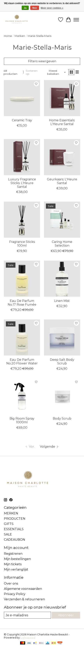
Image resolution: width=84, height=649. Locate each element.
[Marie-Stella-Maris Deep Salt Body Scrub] (62, 337)
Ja (25, 8)
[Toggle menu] (76, 20)
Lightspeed (27, 637)
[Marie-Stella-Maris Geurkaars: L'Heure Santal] (62, 157)
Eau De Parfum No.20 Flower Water (22, 361)
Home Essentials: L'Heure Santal (62, 122)
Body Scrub (62, 418)
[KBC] (47, 643)
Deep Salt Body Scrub (62, 361)
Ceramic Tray (22, 120)
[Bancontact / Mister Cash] (35, 643)
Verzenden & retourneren (24, 599)
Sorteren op (32, 72)
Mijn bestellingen (17, 559)
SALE (8, 534)
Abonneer (66, 615)
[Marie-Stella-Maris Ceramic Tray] (22, 98)
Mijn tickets (12, 564)
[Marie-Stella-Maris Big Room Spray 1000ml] (22, 396)
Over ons (11, 583)
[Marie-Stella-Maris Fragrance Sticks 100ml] (22, 220)
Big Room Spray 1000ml (22, 420)
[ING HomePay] (59, 643)
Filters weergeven (42, 61)
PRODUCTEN (14, 518)
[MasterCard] (22, 643)
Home (8, 35)
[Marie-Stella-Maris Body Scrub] (62, 396)
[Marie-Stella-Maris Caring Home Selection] (62, 220)
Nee (34, 8)
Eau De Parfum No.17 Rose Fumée (22, 302)
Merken (20, 35)
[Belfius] (41, 643)
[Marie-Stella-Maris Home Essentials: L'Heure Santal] (62, 98)
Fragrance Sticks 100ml (22, 243)
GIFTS (8, 524)
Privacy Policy (14, 594)
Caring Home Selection (62, 243)
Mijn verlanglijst (16, 569)
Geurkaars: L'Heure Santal (62, 181)
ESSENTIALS (14, 529)
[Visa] (28, 643)
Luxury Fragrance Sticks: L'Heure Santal (22, 183)
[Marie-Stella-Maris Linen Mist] (62, 279)
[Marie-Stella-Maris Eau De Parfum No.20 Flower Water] (22, 337)
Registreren (13, 554)
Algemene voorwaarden (23, 589)
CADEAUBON (14, 539)
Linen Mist (62, 301)
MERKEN (11, 513)
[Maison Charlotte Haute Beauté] (16, 19)
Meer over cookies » (52, 8)
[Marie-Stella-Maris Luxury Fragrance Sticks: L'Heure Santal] (22, 157)
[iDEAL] (53, 643)
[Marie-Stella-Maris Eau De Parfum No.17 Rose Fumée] (22, 279)
